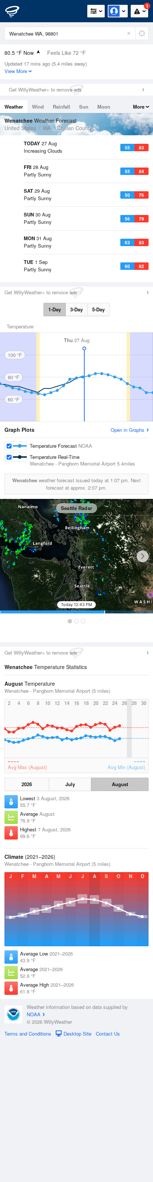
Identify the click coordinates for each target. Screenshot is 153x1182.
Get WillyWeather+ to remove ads (45, 89)
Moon (103, 106)
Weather (13, 106)
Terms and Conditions (27, 1173)
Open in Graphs (127, 569)
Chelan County (74, 128)
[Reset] (129, 33)
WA (47, 128)
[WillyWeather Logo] (16, 11)
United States (20, 128)
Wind (38, 106)
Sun (83, 106)
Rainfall (61, 106)
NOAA (33, 1154)
